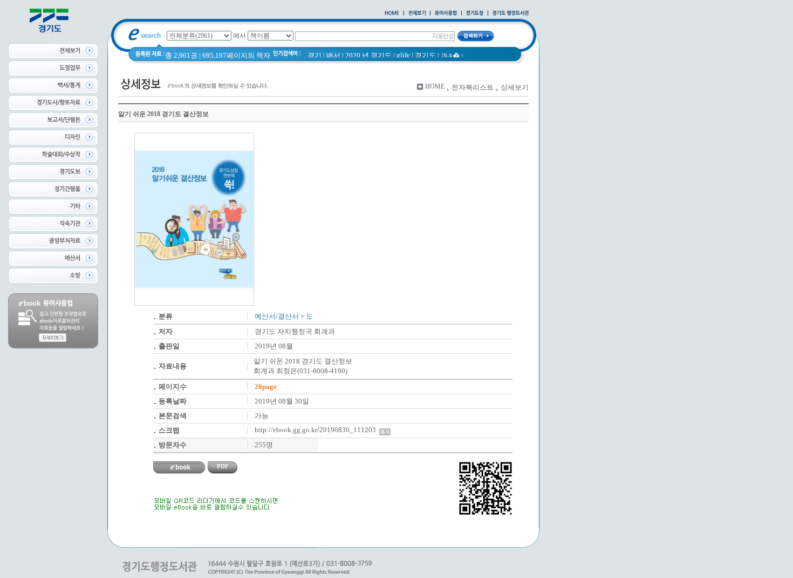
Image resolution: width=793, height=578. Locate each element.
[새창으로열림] (474, 13)
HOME (435, 86)
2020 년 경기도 (368, 55)
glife (403, 55)
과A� (450, 56)
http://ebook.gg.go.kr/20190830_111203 (317, 430)
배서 (333, 55)
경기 (314, 55)
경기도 (425, 55)
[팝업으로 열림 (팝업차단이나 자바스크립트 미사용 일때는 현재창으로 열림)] (446, 13)
